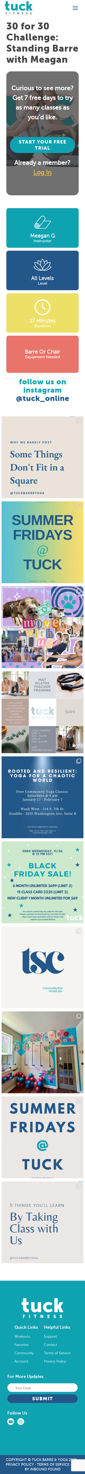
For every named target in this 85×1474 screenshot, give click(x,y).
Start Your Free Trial (42, 145)
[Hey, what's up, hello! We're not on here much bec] (42, 457)
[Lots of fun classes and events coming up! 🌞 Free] (42, 627)
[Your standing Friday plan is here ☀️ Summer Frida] (42, 542)
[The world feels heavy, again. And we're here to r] (42, 797)
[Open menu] (75, 8)
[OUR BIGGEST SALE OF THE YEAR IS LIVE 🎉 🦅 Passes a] (42, 882)
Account (21, 1361)
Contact (50, 1345)
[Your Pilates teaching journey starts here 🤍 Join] (42, 712)
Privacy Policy (55, 1361)
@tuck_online (42, 398)
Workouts (22, 1336)
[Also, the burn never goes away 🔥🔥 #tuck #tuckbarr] (42, 1222)
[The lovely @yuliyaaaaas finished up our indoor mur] (42, 1052)
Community (24, 1353)
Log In (42, 172)
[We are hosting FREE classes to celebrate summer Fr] (42, 1137)
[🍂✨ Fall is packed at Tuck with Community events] (42, 967)
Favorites (21, 1345)
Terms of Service (57, 1353)
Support (50, 1336)
